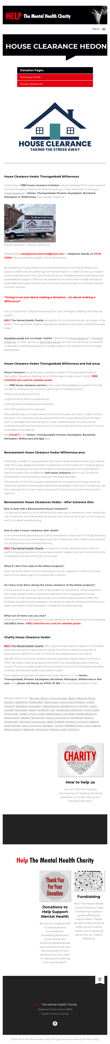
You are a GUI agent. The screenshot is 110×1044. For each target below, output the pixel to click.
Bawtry (72, 698)
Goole (93, 706)
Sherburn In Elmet (76, 721)
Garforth (83, 706)
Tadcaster (48, 725)
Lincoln (32, 714)
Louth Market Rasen (50, 714)
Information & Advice (84, 989)
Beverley (82, 698)
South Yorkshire (31, 725)
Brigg (91, 698)
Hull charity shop (50, 342)
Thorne (59, 725)
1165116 (69, 1009)
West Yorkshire (13, 729)
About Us (30, 989)
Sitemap (64, 1013)
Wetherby (29, 729)
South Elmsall (12, 725)
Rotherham (11, 721)
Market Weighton (86, 714)
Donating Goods (30, 77)
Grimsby (9, 710)
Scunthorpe (38, 721)
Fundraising (38, 994)
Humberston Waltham (69, 710)
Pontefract (76, 717)
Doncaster (35, 706)
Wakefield (70, 725)
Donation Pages (32, 70)
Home (14, 989)
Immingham (91, 710)
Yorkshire (73, 729)
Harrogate (21, 710)
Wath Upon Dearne (89, 725)
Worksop (55, 729)
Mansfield (69, 714)
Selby (50, 721)
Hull (41, 438)
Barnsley (35, 698)
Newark (25, 717)
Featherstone (50, 706)
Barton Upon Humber (54, 698)
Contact (58, 994)
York (64, 729)
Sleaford (94, 721)
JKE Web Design (90, 1039)
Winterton (42, 729)
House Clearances (31, 83)
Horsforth (43, 710)
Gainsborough (68, 706)
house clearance (14, 193)
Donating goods (14, 338)
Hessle (32, 710)
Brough (8, 702)
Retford (88, 717)
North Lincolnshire (57, 717)
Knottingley (11, 714)
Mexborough (12, 717)
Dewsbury (22, 706)
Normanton (38, 717)
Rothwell (24, 721)
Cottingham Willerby (72, 702)
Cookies (45, 1013)
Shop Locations (53, 989)
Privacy (54, 1013)
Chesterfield (35, 702)
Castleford (20, 702)
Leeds (22, 714)
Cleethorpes (50, 702)
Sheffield (59, 721)
